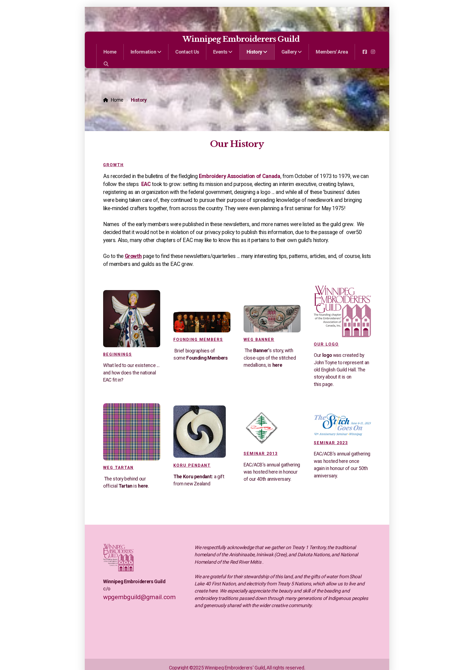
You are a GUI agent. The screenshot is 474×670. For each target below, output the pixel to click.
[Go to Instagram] (373, 52)
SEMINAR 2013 (261, 453)
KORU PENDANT (192, 465)
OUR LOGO (326, 344)
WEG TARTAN (118, 467)
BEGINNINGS (117, 354)
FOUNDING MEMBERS (198, 339)
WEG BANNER (259, 339)
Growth (113, 165)
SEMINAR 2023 (331, 443)
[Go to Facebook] (364, 52)
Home (117, 100)
